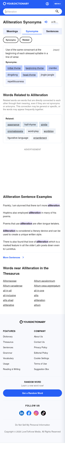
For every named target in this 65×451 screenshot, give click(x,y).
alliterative (8, 305)
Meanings (12, 31)
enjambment (40, 137)
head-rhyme (29, 74)
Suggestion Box (41, 369)
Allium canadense (12, 285)
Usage (6, 363)
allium (37, 305)
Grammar (7, 352)
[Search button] (57, 11)
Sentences (52, 31)
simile (44, 124)
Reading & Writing (11, 369)
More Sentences (11, 257)
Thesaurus (8, 341)
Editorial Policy (41, 352)
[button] (47, 3)
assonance (13, 124)
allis (36, 295)
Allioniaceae (9, 281)
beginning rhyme (35, 68)
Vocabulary (8, 358)
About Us (38, 336)
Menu (58, 3)
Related (25, 39)
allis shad (8, 300)
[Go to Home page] (16, 3)
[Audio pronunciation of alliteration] (46, 22)
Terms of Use (40, 363)
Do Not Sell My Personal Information (32, 424)
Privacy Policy (40, 347)
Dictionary (8, 336)
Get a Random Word (32, 393)
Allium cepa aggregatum (47, 285)
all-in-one (39, 290)
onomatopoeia (15, 131)
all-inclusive (9, 295)
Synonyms (32, 31)
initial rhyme (14, 68)
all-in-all (7, 290)
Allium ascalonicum (44, 281)
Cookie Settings (41, 358)
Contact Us (39, 341)
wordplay (49, 131)
